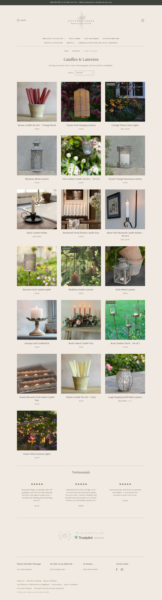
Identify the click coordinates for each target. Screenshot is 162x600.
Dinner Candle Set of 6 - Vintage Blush (37, 125)
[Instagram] (122, 570)
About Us (70, 43)
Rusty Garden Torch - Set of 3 (125, 343)
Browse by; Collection (53, 39)
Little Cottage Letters (57, 569)
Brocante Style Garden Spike (37, 290)
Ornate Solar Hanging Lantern (81, 125)
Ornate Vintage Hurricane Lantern (125, 179)
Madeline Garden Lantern (81, 290)
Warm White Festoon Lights (37, 454)
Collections (76, 51)
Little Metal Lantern (125, 290)
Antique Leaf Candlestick (37, 343)
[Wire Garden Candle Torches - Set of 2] (81, 155)
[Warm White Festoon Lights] (37, 430)
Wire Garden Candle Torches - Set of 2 (81, 179)
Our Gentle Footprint (24, 569)
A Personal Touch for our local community (98, 43)
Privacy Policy (57, 584)
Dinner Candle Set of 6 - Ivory (81, 397)
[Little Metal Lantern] (125, 266)
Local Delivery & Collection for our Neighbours (33, 584)
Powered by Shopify (42, 592)
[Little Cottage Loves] (81, 20)
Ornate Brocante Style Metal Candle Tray (36, 398)
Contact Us (21, 581)
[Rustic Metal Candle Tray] (81, 320)
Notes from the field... (91, 569)
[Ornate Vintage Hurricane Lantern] (125, 155)
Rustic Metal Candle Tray (81, 343)
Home (66, 51)
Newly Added (74, 39)
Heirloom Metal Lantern (37, 179)
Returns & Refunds (50, 581)
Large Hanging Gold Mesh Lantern (125, 397)
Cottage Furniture (111, 39)
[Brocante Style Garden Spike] (37, 266)
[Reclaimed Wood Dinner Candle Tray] (81, 209)
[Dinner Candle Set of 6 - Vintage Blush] (37, 102)
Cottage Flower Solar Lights (125, 125)
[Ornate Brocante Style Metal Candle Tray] (37, 374)
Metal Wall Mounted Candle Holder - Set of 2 (125, 234)
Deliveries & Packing (34, 581)
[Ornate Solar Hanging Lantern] (81, 102)
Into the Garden (91, 39)
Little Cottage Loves (28, 592)
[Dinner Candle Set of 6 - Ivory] (81, 374)
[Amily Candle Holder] (37, 209)
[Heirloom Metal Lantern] (37, 155)
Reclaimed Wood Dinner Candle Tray (81, 233)
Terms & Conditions (71, 584)
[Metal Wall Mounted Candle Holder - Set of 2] (125, 209)
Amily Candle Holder (37, 233)
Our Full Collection (53, 43)
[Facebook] (116, 570)
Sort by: (71, 73)
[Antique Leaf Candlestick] (37, 320)
